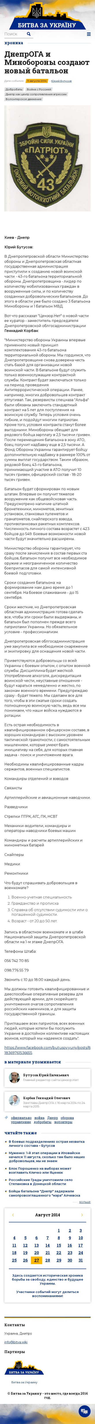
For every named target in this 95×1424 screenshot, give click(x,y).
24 (80, 1252)
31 (81, 1260)
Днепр (52, 1118)
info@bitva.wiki (15, 1342)
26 (25, 1260)
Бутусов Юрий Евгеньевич (46, 1075)
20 (36, 1252)
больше (85, 1202)
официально (21, 1118)
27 (36, 1260)
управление (21, 1122)
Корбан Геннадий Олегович (46, 1098)
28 (47, 1260)
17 (80, 1245)
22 (58, 1252)
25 (14, 1260)
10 (81, 1237)
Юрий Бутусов (61, 80)
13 (36, 1245)
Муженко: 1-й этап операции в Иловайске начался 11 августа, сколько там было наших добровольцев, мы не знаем (47, 1157)
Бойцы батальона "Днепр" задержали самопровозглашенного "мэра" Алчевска (44, 1193)
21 (48, 1252)
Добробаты (14, 89)
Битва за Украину (24, 1382)
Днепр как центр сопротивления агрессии (36, 94)
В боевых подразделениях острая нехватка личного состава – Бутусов (47, 1144)
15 (59, 1245)
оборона (67, 1118)
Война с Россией (39, 89)
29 (59, 1260)
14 (48, 1245)
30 (70, 1260)
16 (70, 1245)
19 (25, 1252)
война (39, 1118)
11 (14, 1245)
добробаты (42, 1122)
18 (14, 1252)
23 (70, 1252)
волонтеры (63, 1122)
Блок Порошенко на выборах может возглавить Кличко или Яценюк (40, 1171)
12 (25, 1245)
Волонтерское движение (24, 99)
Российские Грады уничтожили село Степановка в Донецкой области (41, 1182)
